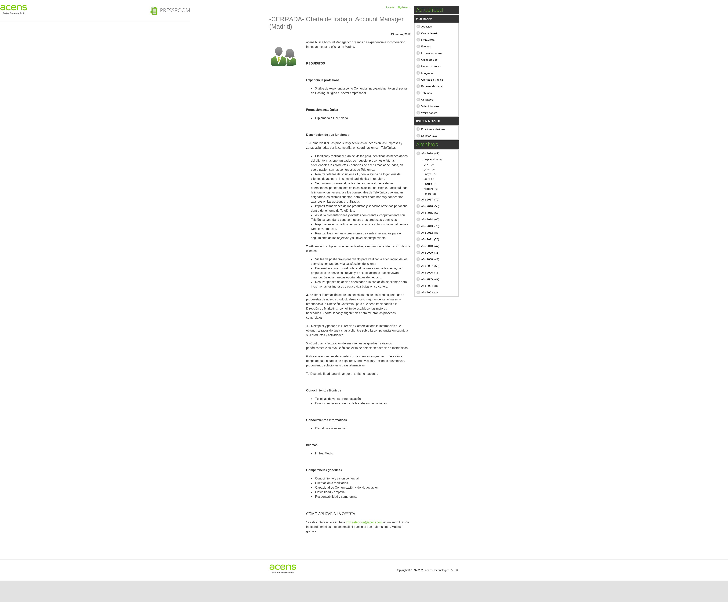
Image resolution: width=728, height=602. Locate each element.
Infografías (427, 73)
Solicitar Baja (429, 135)
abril (427, 179)
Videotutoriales (430, 106)
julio (426, 164)
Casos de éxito (430, 33)
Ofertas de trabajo (432, 79)
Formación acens (431, 53)
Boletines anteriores (433, 129)
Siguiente (404, 7)
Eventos (426, 46)
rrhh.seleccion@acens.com (364, 522)
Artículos (426, 26)
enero (427, 193)
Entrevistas (428, 39)
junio (427, 169)
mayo (427, 174)
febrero (428, 188)
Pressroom (424, 18)
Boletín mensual (428, 121)
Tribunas (426, 92)
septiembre (431, 159)
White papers (429, 112)
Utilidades (427, 99)
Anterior (389, 7)
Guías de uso (429, 59)
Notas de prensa (431, 66)
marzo (428, 183)
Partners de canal (431, 86)
